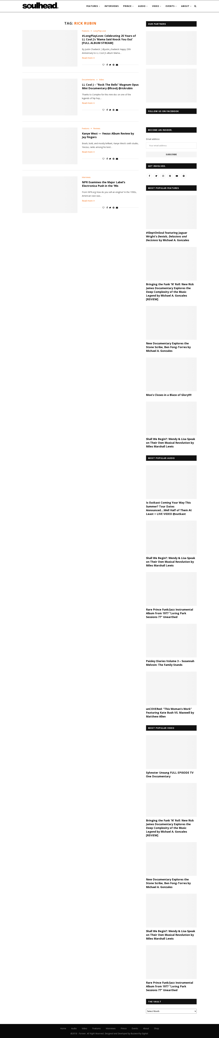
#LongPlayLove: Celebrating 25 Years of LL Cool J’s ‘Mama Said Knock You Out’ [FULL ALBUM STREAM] (109, 39)
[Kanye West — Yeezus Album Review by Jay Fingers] (49, 145)
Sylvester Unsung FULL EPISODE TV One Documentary (170, 774)
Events (170, 6)
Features (92, 6)
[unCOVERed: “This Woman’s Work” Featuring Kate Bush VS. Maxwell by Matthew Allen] (171, 688)
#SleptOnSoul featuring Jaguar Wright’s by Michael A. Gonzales (167, 236)
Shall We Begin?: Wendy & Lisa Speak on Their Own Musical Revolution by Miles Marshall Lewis (170, 442)
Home (63, 1028)
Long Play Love (99, 31)
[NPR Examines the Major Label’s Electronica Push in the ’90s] (49, 194)
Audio (142, 6)
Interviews (112, 6)
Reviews (96, 128)
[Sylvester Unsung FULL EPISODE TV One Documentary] (171, 752)
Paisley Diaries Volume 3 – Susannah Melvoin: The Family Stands (170, 663)
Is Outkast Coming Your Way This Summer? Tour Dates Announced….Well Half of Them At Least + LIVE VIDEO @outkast (169, 508)
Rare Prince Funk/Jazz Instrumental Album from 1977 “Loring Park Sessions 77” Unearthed (169, 613)
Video (155, 6)
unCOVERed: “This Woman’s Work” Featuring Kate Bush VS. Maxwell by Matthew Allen (170, 712)
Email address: (153, 139)
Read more (87, 57)
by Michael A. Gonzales (168, 347)
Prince (127, 6)
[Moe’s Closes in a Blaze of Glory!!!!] (171, 374)
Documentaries (88, 80)
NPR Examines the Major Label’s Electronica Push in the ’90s (103, 184)
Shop (156, 1028)
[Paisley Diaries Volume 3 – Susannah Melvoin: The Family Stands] (171, 641)
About (185, 6)
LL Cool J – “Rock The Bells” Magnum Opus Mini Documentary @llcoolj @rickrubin (110, 86)
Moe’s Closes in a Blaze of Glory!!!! (168, 395)
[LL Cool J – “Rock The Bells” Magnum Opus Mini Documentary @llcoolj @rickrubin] (49, 97)
